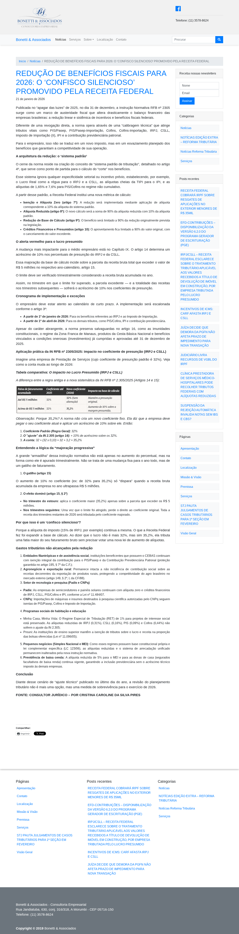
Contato (121, 39)
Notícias (60, 39)
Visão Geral (188, 533)
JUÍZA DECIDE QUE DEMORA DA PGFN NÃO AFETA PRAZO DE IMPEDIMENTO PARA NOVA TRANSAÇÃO (198, 336)
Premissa (187, 486)
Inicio (22, 61)
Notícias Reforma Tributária (199, 151)
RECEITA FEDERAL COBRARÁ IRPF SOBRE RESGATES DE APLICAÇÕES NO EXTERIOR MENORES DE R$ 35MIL (119, 793)
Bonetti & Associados (33, 40)
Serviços (75, 39)
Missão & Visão (191, 477)
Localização (105, 39)
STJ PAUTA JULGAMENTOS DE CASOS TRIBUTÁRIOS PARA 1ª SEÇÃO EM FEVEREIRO (196, 514)
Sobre (88, 39)
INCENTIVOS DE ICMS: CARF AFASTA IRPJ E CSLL (197, 313)
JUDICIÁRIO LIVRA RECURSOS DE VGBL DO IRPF (199, 359)
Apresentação (190, 448)
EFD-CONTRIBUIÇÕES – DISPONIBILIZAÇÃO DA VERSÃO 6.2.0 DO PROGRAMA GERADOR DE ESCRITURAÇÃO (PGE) (119, 809)
